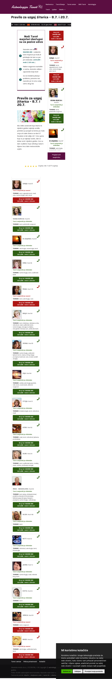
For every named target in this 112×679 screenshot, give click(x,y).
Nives (25, 635)
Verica (25, 611)
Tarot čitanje (60, 4)
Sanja (51, 53)
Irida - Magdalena (20, 484)
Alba (25, 449)
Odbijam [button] (77, 671)
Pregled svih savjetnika (56, 156)
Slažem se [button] (67, 671)
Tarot (48, 9)
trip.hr (26, 675)
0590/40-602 (37, 25)
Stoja (25, 397)
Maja (25, 309)
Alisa (25, 510)
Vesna (25, 339)
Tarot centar (71, 4)
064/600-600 (27, 52)
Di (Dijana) (53, 136)
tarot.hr (46, 675)
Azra (25, 423)
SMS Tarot (82, 4)
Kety (24, 534)
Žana (25, 284)
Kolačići (42, 661)
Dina (24, 258)
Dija (24, 369)
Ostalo (61, 9)
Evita (25, 586)
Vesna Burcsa (56, 96)
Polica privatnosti (30, 661)
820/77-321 (64, 25)
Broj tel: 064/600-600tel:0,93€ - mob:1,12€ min (56, 31)
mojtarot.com (36, 675)
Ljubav (54, 9)
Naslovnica (49, 4)
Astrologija (92, 4)
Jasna (25, 560)
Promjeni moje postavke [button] (94, 671)
